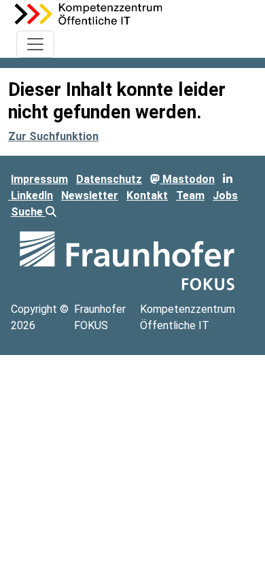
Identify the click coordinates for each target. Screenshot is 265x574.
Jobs (225, 195)
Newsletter (89, 195)
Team (190, 195)
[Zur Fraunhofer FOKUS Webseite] (127, 260)
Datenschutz (109, 179)
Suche (28, 211)
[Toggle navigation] (35, 44)
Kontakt (147, 195)
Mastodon (187, 179)
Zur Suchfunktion (53, 136)
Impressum (39, 179)
